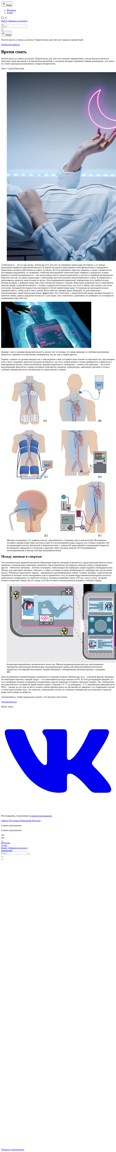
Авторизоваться (9, 702)
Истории (36, 820)
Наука (17, 44)
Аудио (10, 13)
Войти (4, 21)
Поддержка (14, 820)
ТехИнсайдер (7, 44)
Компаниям (26, 820)
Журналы (11, 10)
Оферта (4, 820)
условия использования (40, 816)
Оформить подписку (18, 21)
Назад (8, 5)
